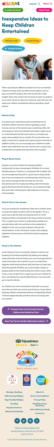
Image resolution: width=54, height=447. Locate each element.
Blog (37, 40)
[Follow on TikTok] (23, 421)
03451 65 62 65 (14, 10)
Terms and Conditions (40, 396)
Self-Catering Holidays (14, 396)
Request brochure (14, 408)
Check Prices (44, 10)
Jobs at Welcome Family (40, 409)
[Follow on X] (37, 421)
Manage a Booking (14, 392)
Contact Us (39, 413)
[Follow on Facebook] (17, 421)
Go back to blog (15, 48)
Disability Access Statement (40, 405)
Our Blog (14, 404)
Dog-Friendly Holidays (14, 400)
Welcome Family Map (14, 411)
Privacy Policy (40, 400)
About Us (40, 392)
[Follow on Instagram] (30, 421)
